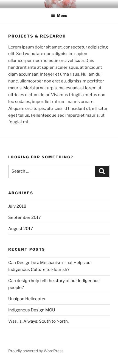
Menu (62, 15)
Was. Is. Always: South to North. (38, 321)
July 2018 (17, 206)
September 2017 (24, 217)
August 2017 (20, 228)
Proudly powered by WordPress (35, 350)
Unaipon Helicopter (27, 298)
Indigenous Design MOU (31, 310)
